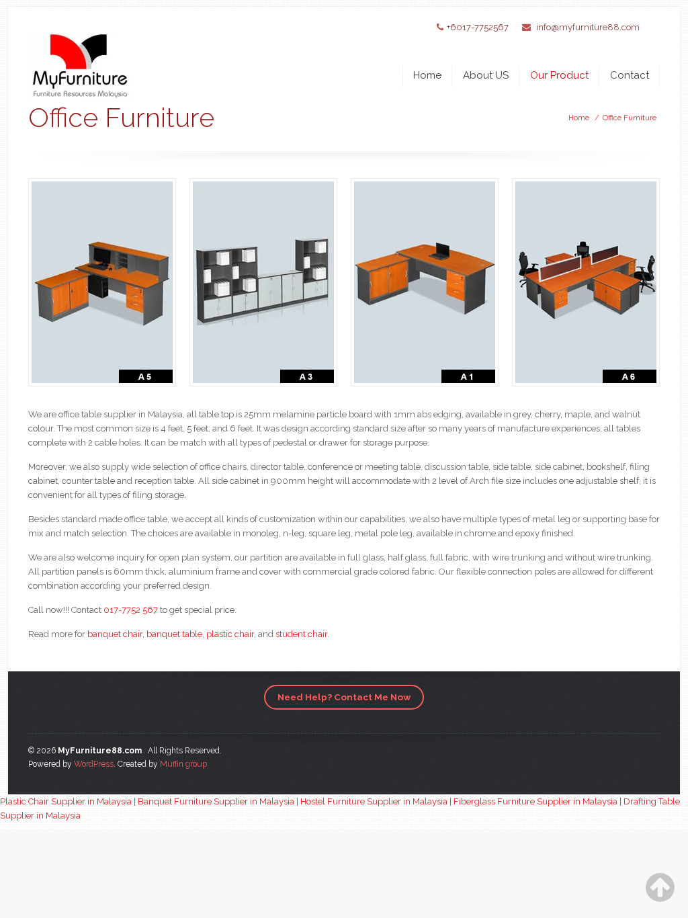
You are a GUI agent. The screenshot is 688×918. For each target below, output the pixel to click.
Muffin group (183, 764)
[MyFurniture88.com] (80, 55)
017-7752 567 (130, 610)
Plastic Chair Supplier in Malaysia (66, 801)
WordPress (94, 764)
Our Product (559, 75)
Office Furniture (629, 118)
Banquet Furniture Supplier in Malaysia (216, 801)
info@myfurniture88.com (588, 27)
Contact (629, 75)
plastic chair (230, 634)
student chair (301, 634)
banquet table (174, 634)
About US (486, 75)
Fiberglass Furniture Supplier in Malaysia (535, 801)
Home (427, 75)
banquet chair (114, 634)
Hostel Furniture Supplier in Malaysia (373, 801)
